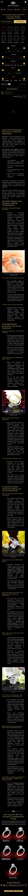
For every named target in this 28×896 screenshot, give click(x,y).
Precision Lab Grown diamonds (15, 335)
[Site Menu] (2, 1)
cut (15, 598)
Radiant (4, 42)
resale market (20, 639)
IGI (8, 428)
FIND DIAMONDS (9, 891)
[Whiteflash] (13, 3)
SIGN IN (24, 9)
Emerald (10, 42)
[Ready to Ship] (9, 84)
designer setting (17, 281)
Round (3, 33)
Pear (22, 42)
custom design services (15, 310)
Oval (22, 33)
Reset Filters (23, 84)
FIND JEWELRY (18, 891)
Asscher (16, 42)
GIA (14, 428)
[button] (10, 10)
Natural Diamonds (7, 21)
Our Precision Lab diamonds (10, 149)
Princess (10, 33)
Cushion (16, 33)
